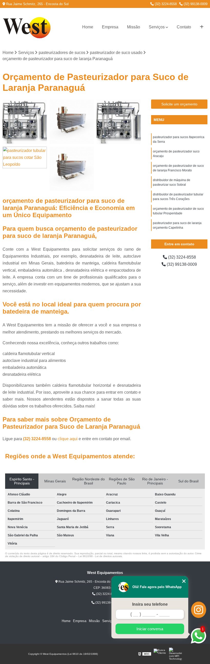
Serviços (157, 27)
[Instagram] (198, 610)
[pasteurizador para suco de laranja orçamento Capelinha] (71, 169)
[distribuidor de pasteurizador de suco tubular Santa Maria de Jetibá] (71, 121)
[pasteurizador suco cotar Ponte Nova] (119, 121)
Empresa (110, 27)
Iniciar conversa (149, 629)
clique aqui (68, 439)
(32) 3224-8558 (165, 4)
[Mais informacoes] (201, 27)
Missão (133, 27)
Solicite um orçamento (179, 104)
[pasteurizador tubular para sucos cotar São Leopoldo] (25, 169)
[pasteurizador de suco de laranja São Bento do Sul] (25, 121)
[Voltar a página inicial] (28, 27)
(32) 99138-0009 (195, 4)
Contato (184, 27)
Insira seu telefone (150, 604)
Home (87, 27)
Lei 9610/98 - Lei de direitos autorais (100, 556)
